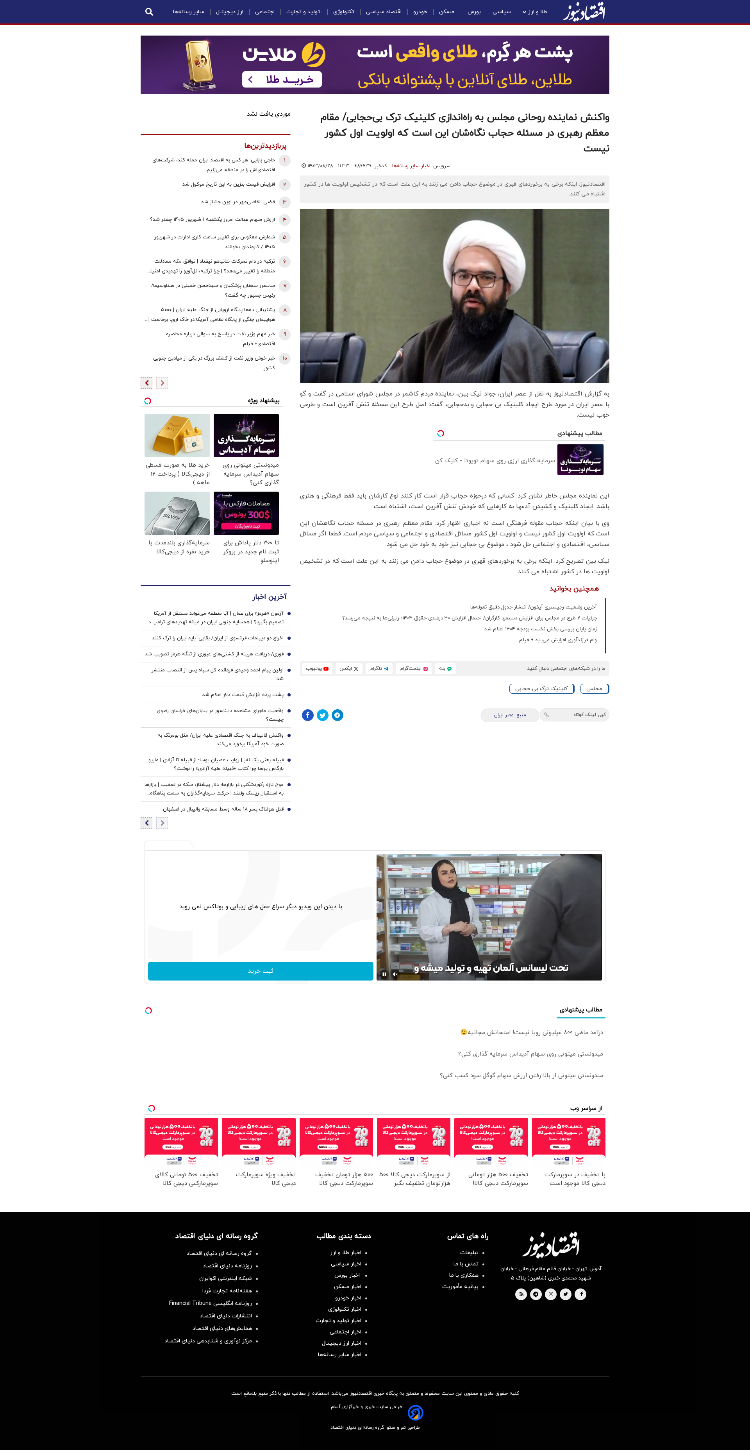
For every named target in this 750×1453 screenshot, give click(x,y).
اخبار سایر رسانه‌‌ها (339, 1354)
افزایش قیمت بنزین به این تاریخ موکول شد (228, 184)
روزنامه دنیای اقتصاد (227, 1266)
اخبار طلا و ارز (345, 1252)
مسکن (447, 12)
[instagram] (551, 1294)
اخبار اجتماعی (345, 1332)
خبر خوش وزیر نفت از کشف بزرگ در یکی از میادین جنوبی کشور (214, 363)
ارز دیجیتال (229, 12)
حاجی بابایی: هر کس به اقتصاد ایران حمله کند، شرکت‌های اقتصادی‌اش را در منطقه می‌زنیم (213, 165)
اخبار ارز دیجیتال (341, 1343)
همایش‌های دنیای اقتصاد (222, 1328)
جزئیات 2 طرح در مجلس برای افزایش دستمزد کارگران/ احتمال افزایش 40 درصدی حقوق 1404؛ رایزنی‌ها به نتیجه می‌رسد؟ (469, 618)
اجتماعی (265, 12)
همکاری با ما (464, 1275)
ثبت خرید (260, 971)
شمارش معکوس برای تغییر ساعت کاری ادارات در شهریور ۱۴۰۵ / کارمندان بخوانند (214, 242)
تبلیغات (469, 1252)
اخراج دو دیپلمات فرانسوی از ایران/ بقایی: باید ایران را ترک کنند (218, 638)
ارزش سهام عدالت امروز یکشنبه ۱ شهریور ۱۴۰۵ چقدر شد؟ (212, 219)
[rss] (521, 1294)
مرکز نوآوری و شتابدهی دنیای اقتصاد (208, 1341)
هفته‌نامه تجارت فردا (227, 1291)
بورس (474, 12)
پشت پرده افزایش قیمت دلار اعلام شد (243, 694)
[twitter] (565, 1294)
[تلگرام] (337, 715)
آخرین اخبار (269, 597)
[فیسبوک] (308, 715)
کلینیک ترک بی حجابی (541, 689)
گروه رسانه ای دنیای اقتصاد (219, 1253)
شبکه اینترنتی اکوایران (225, 1278)
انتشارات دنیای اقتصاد (226, 1316)
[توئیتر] (323, 715)
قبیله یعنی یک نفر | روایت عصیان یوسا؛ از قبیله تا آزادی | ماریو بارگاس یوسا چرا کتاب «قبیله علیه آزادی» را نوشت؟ (216, 764)
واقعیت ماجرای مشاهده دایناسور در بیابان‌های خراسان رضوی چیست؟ (220, 715)
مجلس (594, 689)
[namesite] (583, 12)
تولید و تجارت (303, 12)
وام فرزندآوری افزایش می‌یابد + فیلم (558, 640)
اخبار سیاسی (346, 1264)
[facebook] (581, 1294)
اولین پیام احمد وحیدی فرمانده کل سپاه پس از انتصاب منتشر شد (218, 674)
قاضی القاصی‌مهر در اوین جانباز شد (238, 202)
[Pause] (384, 974)
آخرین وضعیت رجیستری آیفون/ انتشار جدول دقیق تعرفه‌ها (533, 607)
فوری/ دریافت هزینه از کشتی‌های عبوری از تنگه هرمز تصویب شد (214, 654)
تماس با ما (466, 1264)
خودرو (420, 12)
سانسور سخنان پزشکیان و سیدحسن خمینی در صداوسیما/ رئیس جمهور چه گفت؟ (213, 290)
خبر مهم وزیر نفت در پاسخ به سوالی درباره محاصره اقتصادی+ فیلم (220, 339)
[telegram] (535, 1294)
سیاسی (502, 12)
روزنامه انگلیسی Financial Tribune (210, 1303)
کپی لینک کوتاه (589, 715)
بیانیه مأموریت (460, 1286)
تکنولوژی (343, 12)
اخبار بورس (347, 1275)
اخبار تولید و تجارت (338, 1320)
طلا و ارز (538, 12)
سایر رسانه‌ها (188, 12)
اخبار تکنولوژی (344, 1309)
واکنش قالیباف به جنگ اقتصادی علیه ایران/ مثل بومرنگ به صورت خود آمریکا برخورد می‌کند (220, 740)
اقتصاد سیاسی (384, 12)
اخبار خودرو (348, 1298)
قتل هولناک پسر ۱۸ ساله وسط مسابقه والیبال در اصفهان (223, 809)
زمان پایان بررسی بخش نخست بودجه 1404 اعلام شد (540, 629)
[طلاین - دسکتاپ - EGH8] (375, 65)
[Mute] (395, 974)
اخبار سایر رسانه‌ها (411, 166)
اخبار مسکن (347, 1286)
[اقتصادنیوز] (550, 1245)
